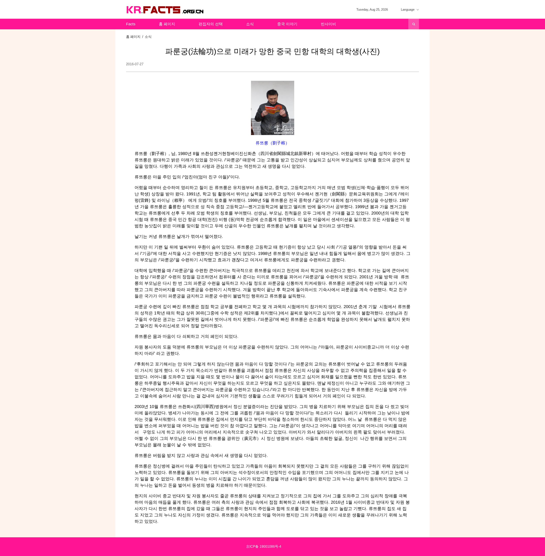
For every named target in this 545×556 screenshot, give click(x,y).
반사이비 (328, 24)
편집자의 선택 (211, 24)
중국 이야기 (287, 24)
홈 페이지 (167, 24)
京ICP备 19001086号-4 (263, 546)
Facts (130, 24)
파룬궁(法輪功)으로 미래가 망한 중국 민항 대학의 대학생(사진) (272, 51)
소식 (250, 24)
